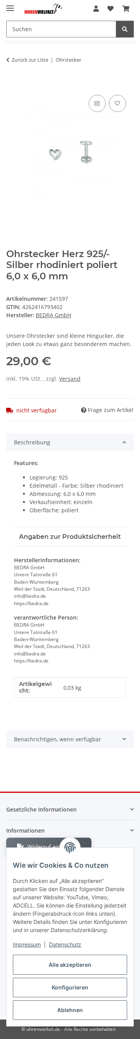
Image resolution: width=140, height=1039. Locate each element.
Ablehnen (70, 1010)
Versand (69, 378)
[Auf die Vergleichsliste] (97, 103)
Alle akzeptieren (70, 964)
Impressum (27, 944)
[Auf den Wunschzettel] (117, 103)
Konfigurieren (70, 987)
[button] (96, 8)
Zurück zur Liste (30, 59)
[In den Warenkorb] (12, 84)
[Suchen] (125, 29)
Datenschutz (65, 944)
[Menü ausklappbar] (10, 5)
